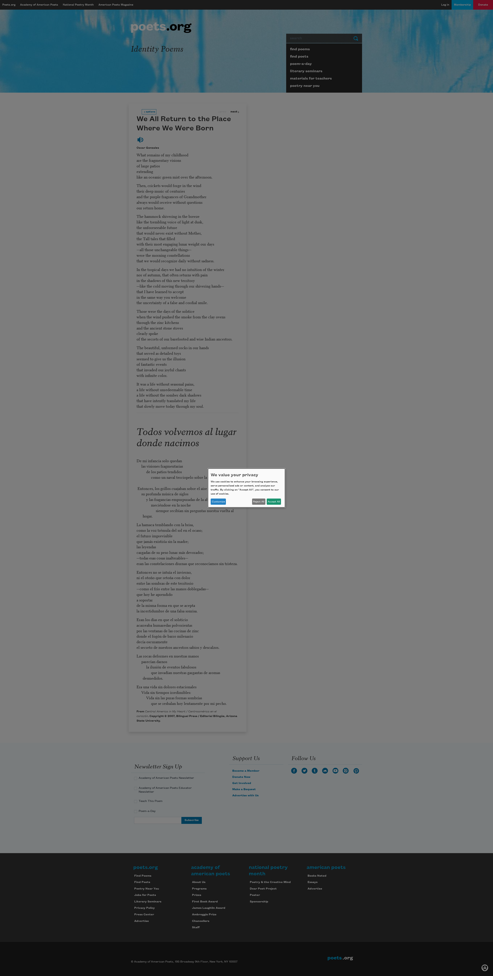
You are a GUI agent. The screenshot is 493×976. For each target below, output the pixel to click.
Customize (218, 501)
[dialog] (246, 488)
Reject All (258, 501)
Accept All (274, 501)
